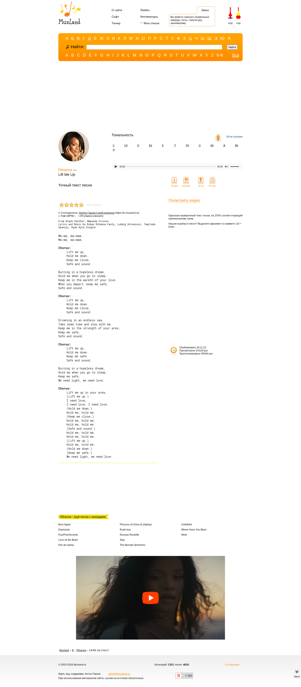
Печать (212, 186)
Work (184, 534)
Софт (115, 16)
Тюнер (116, 23)
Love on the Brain (68, 539)
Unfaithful (186, 524)
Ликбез (144, 10)
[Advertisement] (150, 97)
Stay (122, 539)
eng (230, 23)
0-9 (220, 55)
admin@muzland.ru (119, 673)
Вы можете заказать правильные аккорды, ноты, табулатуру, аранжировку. (190, 20)
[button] (150, 598)
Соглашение (232, 664)
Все (235, 55)
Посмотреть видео (184, 200)
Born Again (64, 524)
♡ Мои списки (149, 23)
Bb (236, 145)
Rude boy (125, 529)
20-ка (201, 186)
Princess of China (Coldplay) (136, 524)
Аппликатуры (149, 16)
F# (187, 145)
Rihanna (65, 170)
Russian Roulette (129, 534)
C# (126, 145)
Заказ (205, 10)
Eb (150, 145)
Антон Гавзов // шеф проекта (96, 212)
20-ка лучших (234, 136)
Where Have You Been (194, 529)
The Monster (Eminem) (132, 545)
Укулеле (186, 186)
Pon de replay (66, 545)
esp (238, 23)
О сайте (117, 10)
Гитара (174, 186)
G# (212, 145)
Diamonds (64, 529)
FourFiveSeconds (68, 534)
